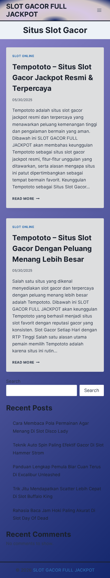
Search (13, 381)
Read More (26, 199)
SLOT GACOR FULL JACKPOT (64, 570)
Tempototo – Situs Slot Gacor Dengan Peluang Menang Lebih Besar (52, 248)
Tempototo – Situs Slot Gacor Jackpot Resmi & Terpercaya (52, 77)
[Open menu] (99, 10)
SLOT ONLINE (23, 56)
